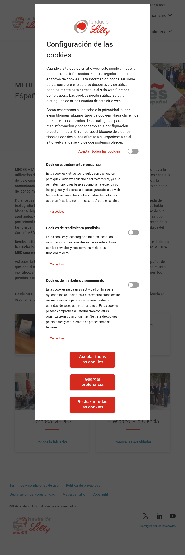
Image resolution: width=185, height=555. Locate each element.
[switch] (133, 151)
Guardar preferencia (92, 382)
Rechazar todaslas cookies (92, 404)
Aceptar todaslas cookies (92, 359)
